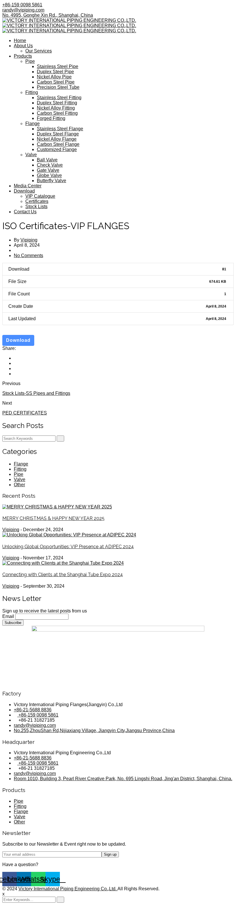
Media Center (27, 185)
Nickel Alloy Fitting (56, 107)
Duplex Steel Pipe (55, 71)
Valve (31, 154)
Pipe (30, 61)
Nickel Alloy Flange (57, 139)
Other (19, 484)
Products (23, 56)
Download (24, 190)
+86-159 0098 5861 (22, 4)
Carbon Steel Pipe (56, 82)
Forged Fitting (51, 118)
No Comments (28, 255)
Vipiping (28, 239)
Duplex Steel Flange (58, 133)
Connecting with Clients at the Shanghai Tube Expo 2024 (62, 574)
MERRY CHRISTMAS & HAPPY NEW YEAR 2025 (53, 518)
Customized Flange (57, 149)
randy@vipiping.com (23, 9)
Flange (32, 123)
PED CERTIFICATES (24, 412)
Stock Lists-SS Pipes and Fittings (36, 393)
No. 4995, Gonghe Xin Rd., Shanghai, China (47, 15)
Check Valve (50, 165)
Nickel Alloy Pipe (54, 76)
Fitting (31, 92)
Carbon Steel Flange (58, 144)
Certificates (36, 201)
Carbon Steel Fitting (57, 113)
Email (8, 616)
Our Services (38, 50)
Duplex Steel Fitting (57, 102)
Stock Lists (36, 206)
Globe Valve (49, 175)
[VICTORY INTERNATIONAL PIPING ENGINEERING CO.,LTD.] (69, 20)
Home (20, 40)
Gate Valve (48, 170)
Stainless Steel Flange (60, 128)
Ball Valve (47, 159)
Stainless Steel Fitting (59, 97)
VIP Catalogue (40, 196)
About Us (23, 45)
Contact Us (25, 211)
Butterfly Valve (51, 180)
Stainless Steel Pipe (57, 66)
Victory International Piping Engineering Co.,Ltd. (67, 888)
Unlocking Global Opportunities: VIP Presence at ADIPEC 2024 (68, 546)
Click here (49, 864)
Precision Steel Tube (58, 87)
